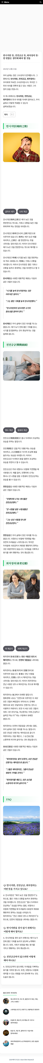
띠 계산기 (9, 648)
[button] (40, 2)
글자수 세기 (9, 211)
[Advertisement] (21, 29)
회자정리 (6, 656)
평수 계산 (9, 430)
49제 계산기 (22, 648)
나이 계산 (23, 211)
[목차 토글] (11, 114)
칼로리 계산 (22, 430)
